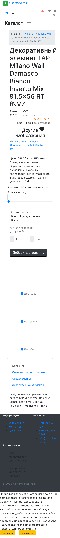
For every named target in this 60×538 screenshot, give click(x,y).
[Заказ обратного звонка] (5, 3)
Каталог (30, 33)
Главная (16, 33)
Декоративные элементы (28, 385)
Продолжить (27, 533)
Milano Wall (45, 33)
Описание (18, 365)
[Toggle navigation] (28, 24)
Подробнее (7, 533)
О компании (16, 422)
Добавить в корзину (28, 252)
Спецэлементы (21, 378)
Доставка (15, 430)
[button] (43, 11)
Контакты (15, 426)
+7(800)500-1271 (17, 3)
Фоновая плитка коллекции (29, 372)
